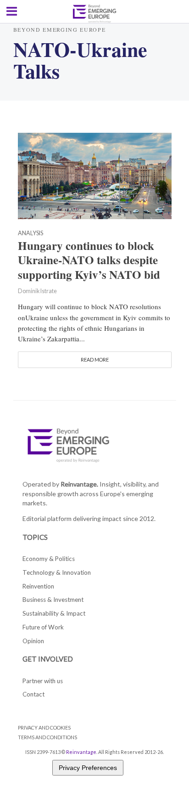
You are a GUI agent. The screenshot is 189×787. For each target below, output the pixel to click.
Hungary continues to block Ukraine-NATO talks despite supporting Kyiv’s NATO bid (89, 260)
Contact (33, 694)
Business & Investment (52, 599)
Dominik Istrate (37, 291)
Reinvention (38, 586)
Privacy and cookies (44, 727)
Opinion (33, 641)
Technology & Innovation (56, 572)
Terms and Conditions (47, 737)
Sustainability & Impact (53, 613)
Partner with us (42, 681)
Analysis (30, 234)
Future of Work (43, 627)
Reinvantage (81, 752)
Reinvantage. (79, 484)
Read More (95, 359)
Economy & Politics (48, 558)
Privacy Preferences (88, 767)
